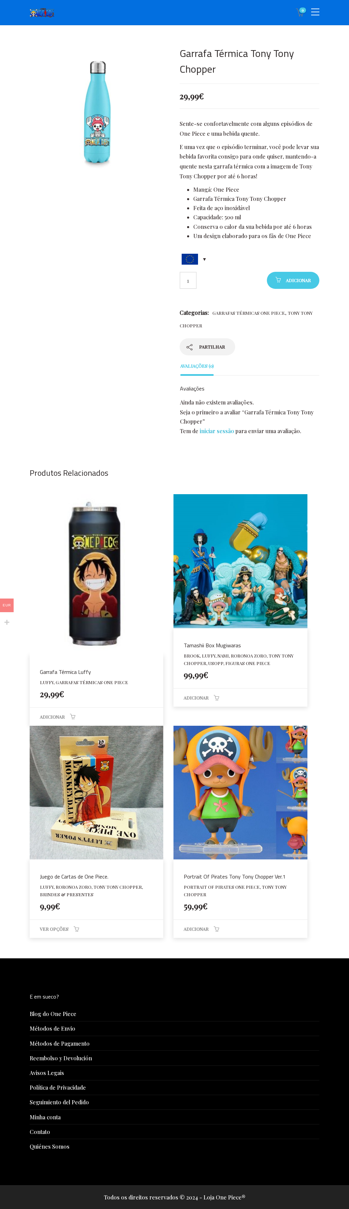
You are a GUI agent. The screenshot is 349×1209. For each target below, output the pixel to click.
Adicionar (298, 280)
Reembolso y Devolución (61, 1058)
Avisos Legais (47, 1072)
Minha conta (45, 1117)
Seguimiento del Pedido (59, 1102)
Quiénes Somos (50, 1146)
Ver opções (54, 929)
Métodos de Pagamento (60, 1043)
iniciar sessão (217, 430)
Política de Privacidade (58, 1087)
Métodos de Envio (52, 1028)
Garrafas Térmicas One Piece (248, 313)
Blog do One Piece (53, 1013)
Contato (40, 1131)
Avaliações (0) (197, 366)
